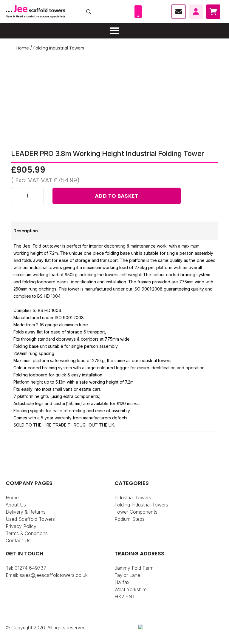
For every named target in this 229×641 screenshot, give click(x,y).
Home (22, 48)
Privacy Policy (21, 526)
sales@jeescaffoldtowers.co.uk (54, 575)
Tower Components (135, 512)
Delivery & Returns (26, 512)
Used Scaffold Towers (30, 519)
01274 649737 (30, 568)
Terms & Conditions (27, 533)
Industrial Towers (132, 498)
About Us (16, 505)
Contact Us (18, 540)
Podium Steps (129, 519)
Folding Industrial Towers (58, 48)
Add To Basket (116, 196)
